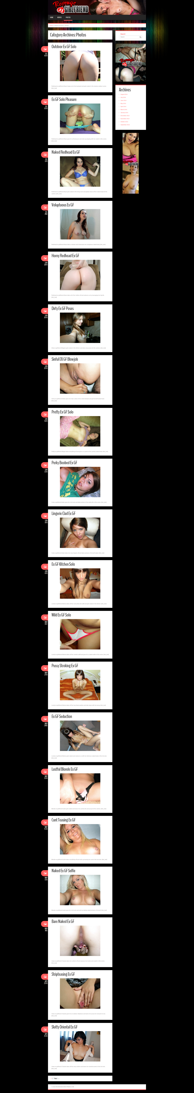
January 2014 (124, 112)
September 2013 (125, 124)
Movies (59, 17)
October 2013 (124, 121)
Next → (57, 1078)
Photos (68, 17)
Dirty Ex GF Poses (63, 308)
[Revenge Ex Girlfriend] (97, 7)
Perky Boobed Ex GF (64, 463)
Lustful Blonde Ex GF (65, 769)
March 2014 (124, 109)
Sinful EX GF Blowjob (65, 359)
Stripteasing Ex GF (63, 974)
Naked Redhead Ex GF (66, 152)
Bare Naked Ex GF (63, 921)
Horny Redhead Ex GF (65, 256)
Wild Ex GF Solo (61, 615)
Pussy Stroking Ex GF (65, 666)
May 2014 (123, 103)
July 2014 (123, 97)
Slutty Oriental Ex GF (64, 1027)
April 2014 (123, 106)
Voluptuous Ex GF (63, 205)
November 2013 (125, 118)
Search (122, 34)
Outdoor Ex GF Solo (64, 47)
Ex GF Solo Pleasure (64, 99)
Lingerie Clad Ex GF (63, 513)
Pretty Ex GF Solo (62, 412)
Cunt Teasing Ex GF (63, 820)
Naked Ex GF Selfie (63, 871)
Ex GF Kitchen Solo (63, 564)
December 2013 (125, 115)
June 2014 (123, 100)
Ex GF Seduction (62, 716)
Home (51, 17)
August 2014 (124, 94)
